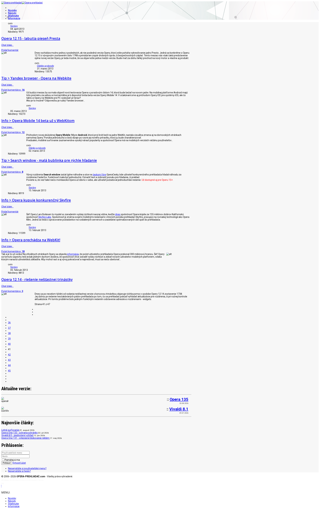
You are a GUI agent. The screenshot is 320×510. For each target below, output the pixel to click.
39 (9, 338)
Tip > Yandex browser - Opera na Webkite (36, 78)
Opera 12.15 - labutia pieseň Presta (30, 38)
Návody (12, 13)
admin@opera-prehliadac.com (18, 483)
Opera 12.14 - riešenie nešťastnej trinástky (37, 279)
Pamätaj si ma (12, 460)
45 (9, 370)
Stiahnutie (13, 15)
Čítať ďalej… (7, 45)
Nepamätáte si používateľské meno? (27, 468)
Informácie (14, 18)
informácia (73, 254)
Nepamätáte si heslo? (19, 471)
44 (9, 365)
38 (9, 333)
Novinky (12, 10)
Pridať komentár (9, 50)
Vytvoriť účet (19, 463)
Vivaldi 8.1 (178, 409)
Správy (14, 26)
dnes (117, 214)
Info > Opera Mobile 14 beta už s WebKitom (37, 120)
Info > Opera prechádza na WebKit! (30, 240)
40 (9, 344)
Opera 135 (179, 399)
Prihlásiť (7, 463)
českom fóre (99, 174)
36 (9, 322)
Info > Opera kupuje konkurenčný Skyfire (36, 200)
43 (9, 360)
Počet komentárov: (12, 90)
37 (9, 328)
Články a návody (45, 65)
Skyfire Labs (44, 217)
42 (9, 354)
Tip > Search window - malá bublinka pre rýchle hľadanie (49, 160)
